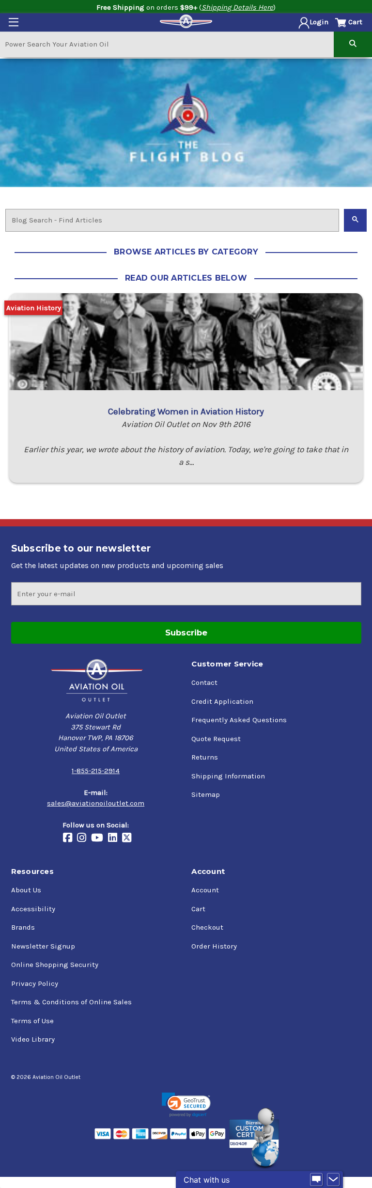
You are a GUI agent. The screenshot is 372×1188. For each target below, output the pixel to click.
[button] (186, 1105)
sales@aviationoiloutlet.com (95, 803)
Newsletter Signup (43, 946)
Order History (214, 946)
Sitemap (205, 794)
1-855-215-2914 (96, 770)
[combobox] (167, 44)
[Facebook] (70, 838)
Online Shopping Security (54, 964)
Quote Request (216, 738)
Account (205, 890)
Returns (204, 757)
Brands (23, 927)
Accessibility (33, 908)
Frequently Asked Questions (239, 719)
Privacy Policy (34, 983)
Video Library (33, 1039)
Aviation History (33, 307)
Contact (204, 682)
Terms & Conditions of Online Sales (71, 1002)
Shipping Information (228, 776)
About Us (26, 890)
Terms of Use (32, 1020)
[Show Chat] (316, 1180)
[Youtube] (99, 838)
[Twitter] (129, 838)
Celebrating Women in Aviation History (186, 411)
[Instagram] (84, 838)
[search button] (353, 44)
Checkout (207, 927)
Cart (198, 908)
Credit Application (222, 701)
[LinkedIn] (115, 838)
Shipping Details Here (237, 7)
